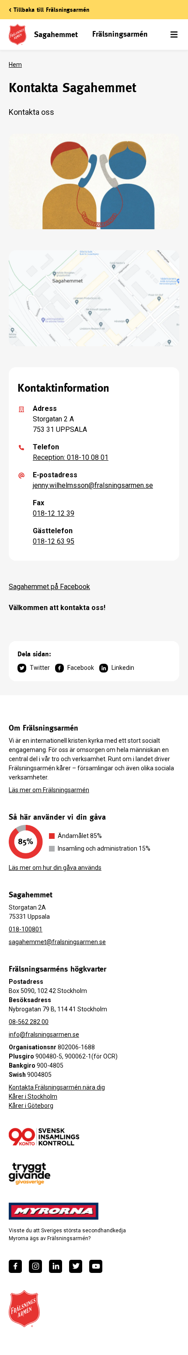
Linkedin (122, 667)
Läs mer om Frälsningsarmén (49, 789)
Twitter (40, 667)
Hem (15, 64)
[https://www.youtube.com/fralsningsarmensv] (95, 1266)
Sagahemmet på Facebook (49, 587)
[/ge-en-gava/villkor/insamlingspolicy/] (44, 1136)
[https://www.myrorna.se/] (54, 1211)
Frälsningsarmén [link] (120, 33)
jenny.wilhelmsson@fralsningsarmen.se (93, 485)
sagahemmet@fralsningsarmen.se (57, 941)
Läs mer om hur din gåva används (55, 867)
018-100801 (25, 929)
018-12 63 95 (53, 541)
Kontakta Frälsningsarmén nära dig (57, 1087)
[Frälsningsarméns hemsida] (24, 1308)
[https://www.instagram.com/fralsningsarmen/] (35, 1266)
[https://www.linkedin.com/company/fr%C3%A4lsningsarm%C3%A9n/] (55, 1266)
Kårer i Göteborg (31, 1105)
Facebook (80, 667)
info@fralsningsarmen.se (44, 1034)
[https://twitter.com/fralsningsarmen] (75, 1266)
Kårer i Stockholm (33, 1096)
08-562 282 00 (29, 1021)
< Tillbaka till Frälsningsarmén (49, 9)
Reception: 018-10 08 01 (70, 457)
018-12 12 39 (53, 513)
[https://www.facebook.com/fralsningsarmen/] (15, 1266)
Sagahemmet (55, 34)
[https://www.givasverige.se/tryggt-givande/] (29, 1174)
